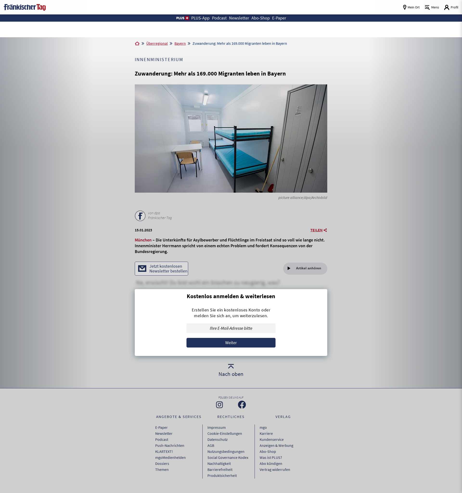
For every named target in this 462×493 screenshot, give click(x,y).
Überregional (157, 43)
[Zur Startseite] (137, 43)
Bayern (180, 43)
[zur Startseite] (25, 7)
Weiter (231, 342)
